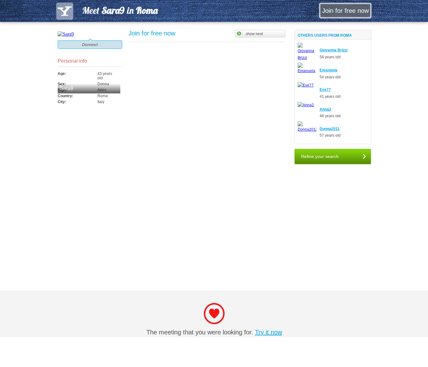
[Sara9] (90, 34)
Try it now (268, 332)
